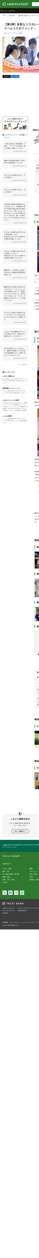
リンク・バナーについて (28, 922)
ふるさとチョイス (8, 908)
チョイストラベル (8, 910)
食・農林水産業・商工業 (10, 874)
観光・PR (5, 871)
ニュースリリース (14, 922)
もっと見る (22, 364)
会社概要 (5, 922)
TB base (5, 913)
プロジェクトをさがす (7, 11)
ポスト (7, 76)
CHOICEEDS (22, 910)
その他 (4, 882)
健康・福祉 (6, 877)
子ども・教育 (18, 33)
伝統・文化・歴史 (8, 879)
